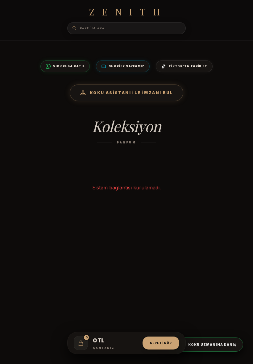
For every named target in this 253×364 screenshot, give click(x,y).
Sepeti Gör (161, 343)
